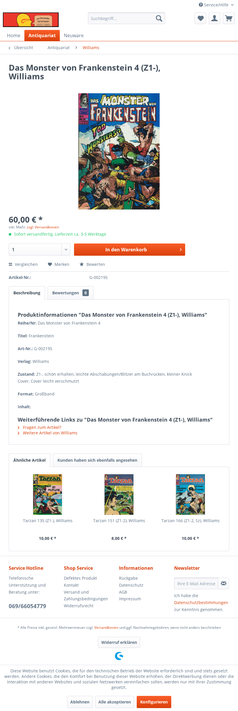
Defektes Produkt (80, 578)
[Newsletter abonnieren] (223, 583)
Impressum (130, 598)
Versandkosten (106, 627)
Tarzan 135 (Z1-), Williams (48, 520)
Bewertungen (69, 292)
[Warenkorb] (229, 18)
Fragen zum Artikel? (41, 427)
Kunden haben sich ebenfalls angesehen (97, 460)
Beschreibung (26, 292)
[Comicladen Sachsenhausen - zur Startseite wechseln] (31, 19)
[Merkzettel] (200, 18)
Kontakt (71, 585)
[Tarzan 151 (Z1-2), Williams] (119, 494)
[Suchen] (159, 18)
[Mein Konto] (214, 18)
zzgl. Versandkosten (43, 227)
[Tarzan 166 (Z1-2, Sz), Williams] (190, 494)
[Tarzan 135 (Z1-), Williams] (47, 494)
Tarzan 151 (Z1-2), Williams (119, 520)
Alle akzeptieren (114, 702)
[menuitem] (126, 18)
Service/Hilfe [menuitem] (216, 5)
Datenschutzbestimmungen (201, 602)
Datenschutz (131, 585)
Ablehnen (79, 702)
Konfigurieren (154, 702)
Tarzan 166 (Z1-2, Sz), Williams (190, 520)
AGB (123, 592)
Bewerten (95, 264)
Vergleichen (26, 264)
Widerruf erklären (119, 642)
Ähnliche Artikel (29, 460)
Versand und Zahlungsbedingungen (86, 595)
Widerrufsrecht (78, 605)
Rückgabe (128, 578)
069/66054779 (27, 606)
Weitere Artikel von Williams (49, 433)
